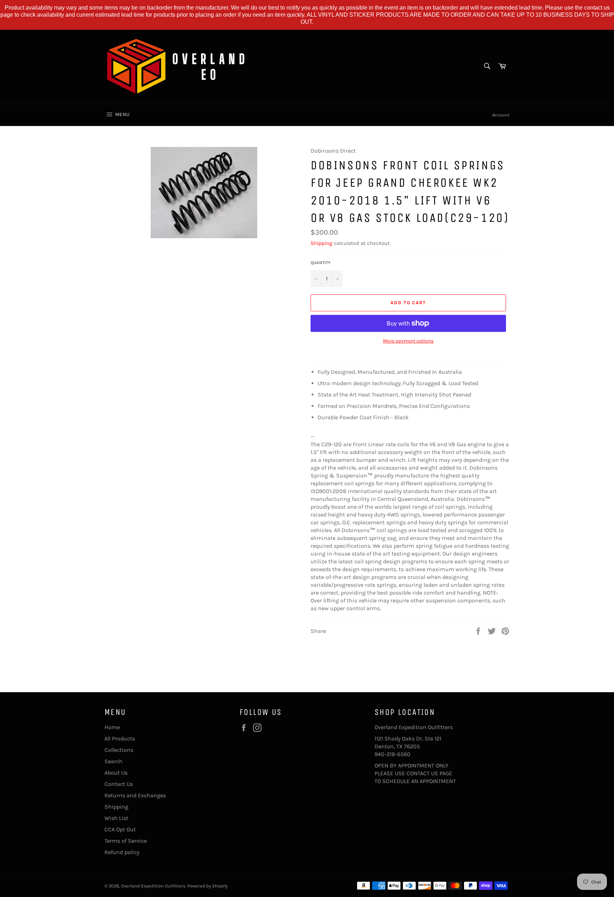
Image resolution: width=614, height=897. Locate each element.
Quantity (320, 262)
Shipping (321, 243)
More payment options (408, 341)
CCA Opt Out (120, 829)
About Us (116, 772)
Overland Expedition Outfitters (153, 885)
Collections (118, 749)
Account (501, 114)
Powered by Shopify (207, 885)
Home (112, 727)
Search (113, 761)
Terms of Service (125, 840)
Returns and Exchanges (135, 795)
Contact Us (118, 784)
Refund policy (121, 852)
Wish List (116, 818)
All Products (119, 738)
